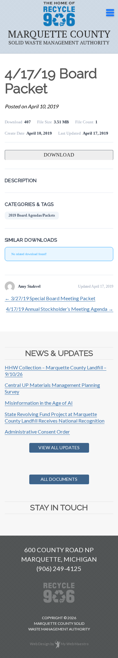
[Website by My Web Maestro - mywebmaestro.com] (57, 644)
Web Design (40, 644)
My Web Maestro (74, 644)
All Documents (59, 479)
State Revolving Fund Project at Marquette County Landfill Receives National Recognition (54, 417)
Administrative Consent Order (37, 431)
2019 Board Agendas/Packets (31, 215)
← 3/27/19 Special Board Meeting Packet (50, 298)
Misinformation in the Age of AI (39, 403)
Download (59, 154)
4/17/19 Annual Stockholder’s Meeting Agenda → (59, 309)
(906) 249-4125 (59, 568)
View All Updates (59, 447)
